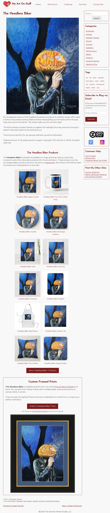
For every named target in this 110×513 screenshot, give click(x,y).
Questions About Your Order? (96, 160)
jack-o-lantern (27, 501)
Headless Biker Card (27, 267)
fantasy (13, 501)
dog (87, 77)
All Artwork (52, 4)
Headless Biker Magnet (55, 299)
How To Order (90, 156)
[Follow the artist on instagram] (102, 142)
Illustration (90, 48)
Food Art (89, 44)
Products (89, 58)
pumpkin (41, 501)
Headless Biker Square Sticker (55, 363)
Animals (89, 34)
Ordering (68, 4)
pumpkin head (49, 501)
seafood (88, 87)
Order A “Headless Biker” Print (43, 406)
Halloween (19, 501)
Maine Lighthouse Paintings (95, 175)
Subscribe (91, 119)
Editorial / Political (92, 38)
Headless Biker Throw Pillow (27, 363)
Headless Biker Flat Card (55, 267)
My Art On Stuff (21, 4)
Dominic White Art (92, 172)
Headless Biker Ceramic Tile (55, 331)
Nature (88, 54)
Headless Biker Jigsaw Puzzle (27, 197)
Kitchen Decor (91, 51)
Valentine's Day (91, 64)
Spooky (57, 501)
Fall (9, 501)
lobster (97, 81)
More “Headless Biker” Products (42, 370)
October (35, 501)
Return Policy (90, 158)
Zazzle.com (50, 163)
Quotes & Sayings (92, 61)
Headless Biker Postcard (27, 299)
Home (38, 4)
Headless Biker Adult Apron (27, 331)
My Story (83, 4)
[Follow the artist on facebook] (91, 142)
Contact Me (98, 4)
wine (98, 87)
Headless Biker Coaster (27, 232)
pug (87, 84)
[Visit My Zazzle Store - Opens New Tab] (96, 135)
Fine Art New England (63, 387)
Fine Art (19, 499)
